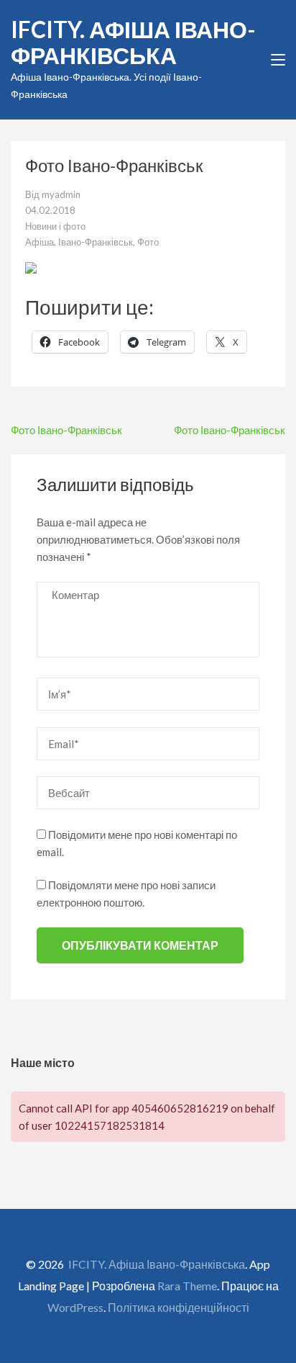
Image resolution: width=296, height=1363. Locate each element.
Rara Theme (187, 1285)
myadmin (61, 194)
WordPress (75, 1307)
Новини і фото (55, 226)
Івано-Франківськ (95, 242)
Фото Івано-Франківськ (66, 429)
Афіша (39, 242)
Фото (148, 242)
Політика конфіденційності (178, 1307)
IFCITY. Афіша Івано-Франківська (133, 42)
